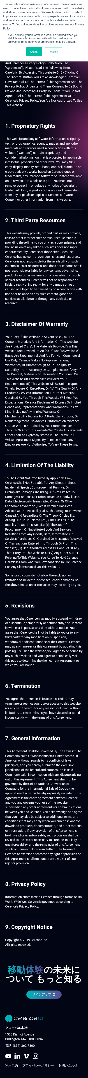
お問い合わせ (67, 1065)
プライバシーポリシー (38, 1065)
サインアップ (41, 994)
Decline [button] (53, 52)
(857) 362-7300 (24, 1046)
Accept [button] (34, 52)
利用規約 (11, 1065)
